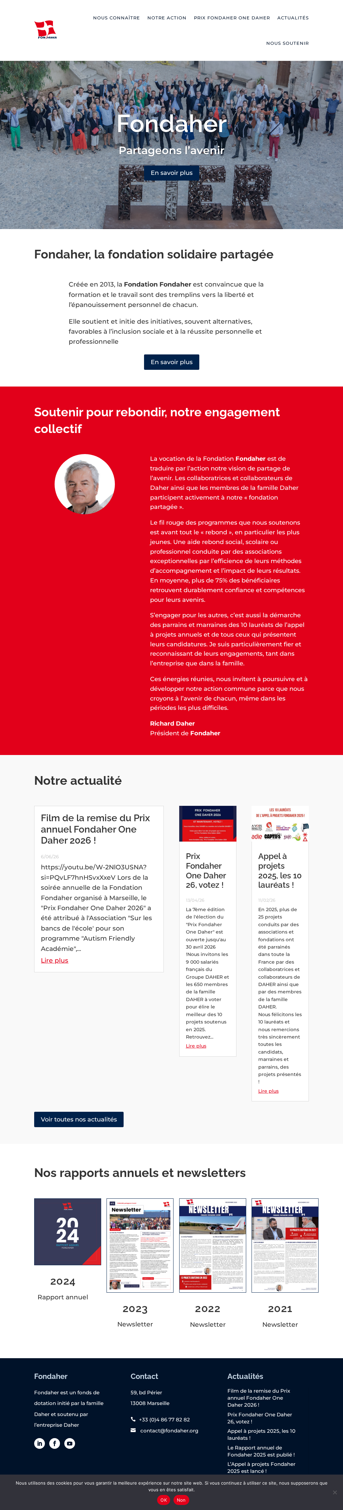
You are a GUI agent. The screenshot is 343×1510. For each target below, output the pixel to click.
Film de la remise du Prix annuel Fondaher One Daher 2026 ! (95, 829)
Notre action (167, 17)
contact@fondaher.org (168, 1430)
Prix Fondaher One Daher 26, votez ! (206, 870)
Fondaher (171, 123)
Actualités (293, 17)
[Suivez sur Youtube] (69, 1443)
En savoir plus (172, 173)
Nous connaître (116, 17)
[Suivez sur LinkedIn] (39, 1443)
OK (163, 1500)
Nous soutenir (287, 43)
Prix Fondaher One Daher (232, 17)
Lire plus (54, 960)
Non (181, 1500)
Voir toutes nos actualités (79, 1119)
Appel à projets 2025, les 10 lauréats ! (280, 870)
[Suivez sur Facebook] (54, 1443)
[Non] (334, 1492)
